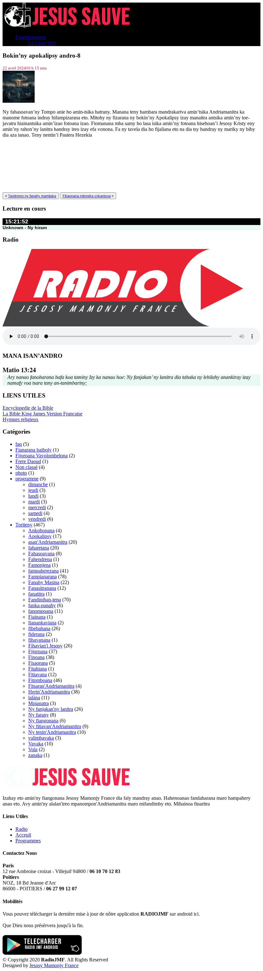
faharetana (38, 547)
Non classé (26, 467)
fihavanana (39, 640)
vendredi (37, 519)
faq (18, 444)
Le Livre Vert (41, 43)
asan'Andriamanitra (47, 542)
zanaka (35, 755)
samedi (35, 513)
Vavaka (35, 743)
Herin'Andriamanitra (49, 691)
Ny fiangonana (43, 720)
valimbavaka (41, 738)
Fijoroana (37, 651)
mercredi (37, 507)
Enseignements (30, 37)
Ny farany (38, 715)
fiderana (36, 634)
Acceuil (23, 835)
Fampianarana (42, 576)
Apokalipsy (40, 536)
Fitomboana (40, 680)
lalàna (34, 697)
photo (21, 473)
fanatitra (36, 594)
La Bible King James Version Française (42, 413)
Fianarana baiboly (33, 450)
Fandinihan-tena (44, 599)
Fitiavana (37, 674)
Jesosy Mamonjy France (54, 965)
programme (26, 478)
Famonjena (39, 565)
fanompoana (40, 611)
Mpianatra (38, 703)
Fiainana (37, 617)
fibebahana (39, 628)
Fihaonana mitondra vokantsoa (87, 196)
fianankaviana (42, 622)
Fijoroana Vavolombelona (41, 455)
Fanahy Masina (43, 582)
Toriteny (23, 524)
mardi (34, 501)
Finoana (36, 657)
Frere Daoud (28, 461)
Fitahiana (37, 668)
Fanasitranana (42, 588)
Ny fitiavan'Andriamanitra (54, 726)
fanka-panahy (42, 605)
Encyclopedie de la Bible (28, 408)
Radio (21, 829)
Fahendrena (40, 559)
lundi (33, 496)
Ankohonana (41, 530)
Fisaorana (38, 663)
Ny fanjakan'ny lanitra (50, 709)
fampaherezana (43, 571)
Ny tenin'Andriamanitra (52, 732)
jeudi (33, 490)
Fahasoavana (41, 553)
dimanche (38, 484)
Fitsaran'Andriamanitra (51, 686)
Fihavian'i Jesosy (45, 645)
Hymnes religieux (20, 419)
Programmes (28, 840)
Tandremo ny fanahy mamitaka (32, 196)
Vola (33, 749)
